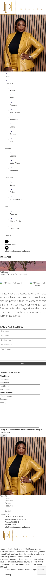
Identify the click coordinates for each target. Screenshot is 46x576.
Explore (8, 503)
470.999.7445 (10, 524)
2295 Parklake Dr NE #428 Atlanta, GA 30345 (15, 520)
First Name (4, 376)
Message (3, 399)
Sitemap (8, 574)
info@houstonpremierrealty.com (17, 251)
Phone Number (6, 392)
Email (2, 389)
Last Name (4, 382)
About (7, 508)
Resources (9, 506)
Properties (9, 500)
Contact (8, 511)
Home (7, 498)
